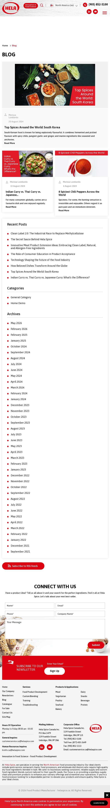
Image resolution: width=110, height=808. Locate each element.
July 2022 (16, 504)
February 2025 (19, 334)
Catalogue (7, 704)
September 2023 (20, 422)
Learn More (99, 803)
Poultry (59, 700)
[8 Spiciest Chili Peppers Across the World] (81, 163)
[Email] (95, 11)
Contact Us (7, 713)
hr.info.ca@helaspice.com (13, 750)
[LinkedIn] (89, 11)
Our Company (8, 691)
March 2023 (17, 457)
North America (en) (64, 5)
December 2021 (20, 545)
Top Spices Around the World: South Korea (35, 271)
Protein (82, 705)
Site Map (6, 717)
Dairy (82, 692)
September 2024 (20, 352)
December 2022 (20, 475)
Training (26, 700)
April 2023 (16, 451)
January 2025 (18, 340)
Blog (4, 700)
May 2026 (16, 323)
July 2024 (16, 364)
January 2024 (18, 399)
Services (26, 687)
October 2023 (19, 416)
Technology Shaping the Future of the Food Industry (40, 259)
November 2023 (20, 410)
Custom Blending (30, 696)
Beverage (82, 700)
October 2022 (19, 487)
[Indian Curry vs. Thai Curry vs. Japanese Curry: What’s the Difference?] (27, 163)
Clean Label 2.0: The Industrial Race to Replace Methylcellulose (47, 233)
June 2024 (16, 369)
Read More (9, 143)
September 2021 (20, 551)
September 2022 (20, 492)
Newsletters (7, 695)
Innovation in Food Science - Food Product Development (29, 756)
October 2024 (19, 346)
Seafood (59, 705)
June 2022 (16, 510)
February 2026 (19, 328)
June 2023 (16, 440)
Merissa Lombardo (13, 116)
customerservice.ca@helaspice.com (18, 741)
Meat (58, 692)
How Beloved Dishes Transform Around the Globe (39, 265)
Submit (96, 645)
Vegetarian (61, 696)
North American (51, 765)
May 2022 (16, 516)
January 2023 (18, 469)
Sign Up (54, 670)
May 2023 (16, 446)
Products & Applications (67, 687)
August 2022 (18, 498)
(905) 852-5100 (98, 4)
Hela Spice (10, 765)
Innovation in (30, 6)
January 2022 (18, 539)
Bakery (59, 709)
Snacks (82, 696)
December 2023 (20, 405)
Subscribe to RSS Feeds (25, 565)
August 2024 (18, 358)
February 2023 (19, 463)
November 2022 (20, 481)
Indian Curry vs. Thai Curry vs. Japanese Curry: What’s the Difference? (50, 277)
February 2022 (19, 533)
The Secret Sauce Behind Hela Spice (31, 239)
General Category (21, 297)
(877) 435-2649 (79, 742)
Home (5, 45)
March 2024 (17, 387)
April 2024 (16, 381)
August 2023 (18, 428)
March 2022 (17, 528)
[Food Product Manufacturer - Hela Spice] (10, 8)
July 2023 (16, 434)
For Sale (5, 708)
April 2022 (16, 522)
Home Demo (18, 303)
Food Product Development (35, 692)
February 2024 (19, 393)
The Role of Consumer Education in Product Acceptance (43, 254)
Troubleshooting (30, 705)
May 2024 (16, 375)
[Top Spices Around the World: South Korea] (55, 84)
